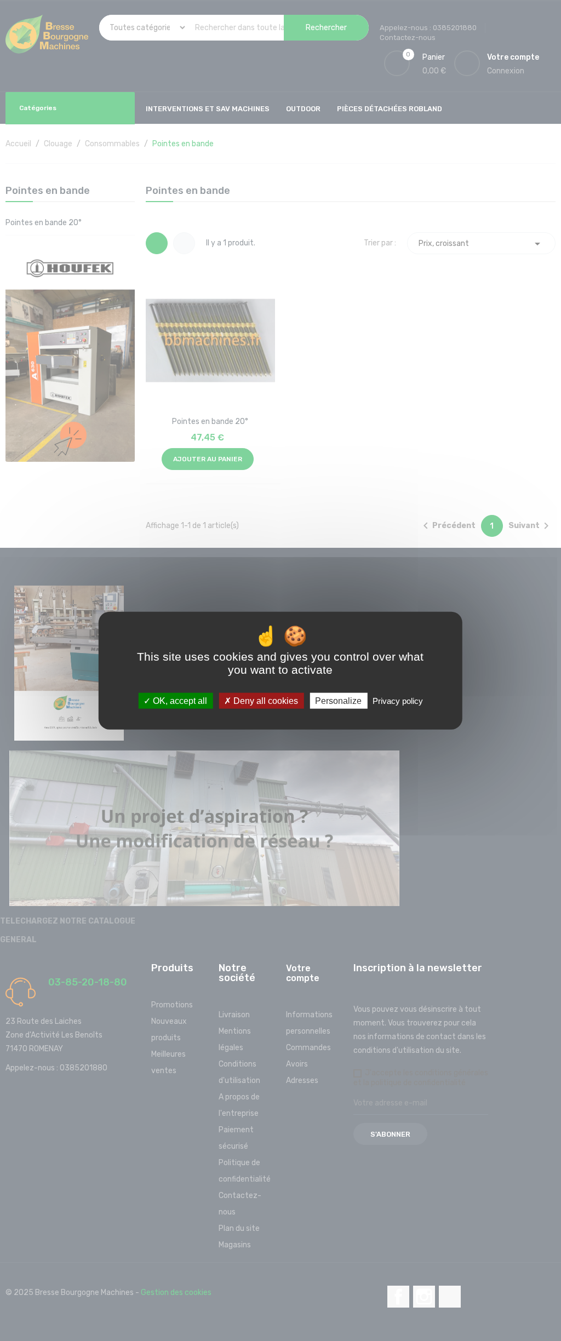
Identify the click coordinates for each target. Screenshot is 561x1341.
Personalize (338, 700)
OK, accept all (179, 700)
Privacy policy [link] (398, 700)
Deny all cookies (264, 700)
